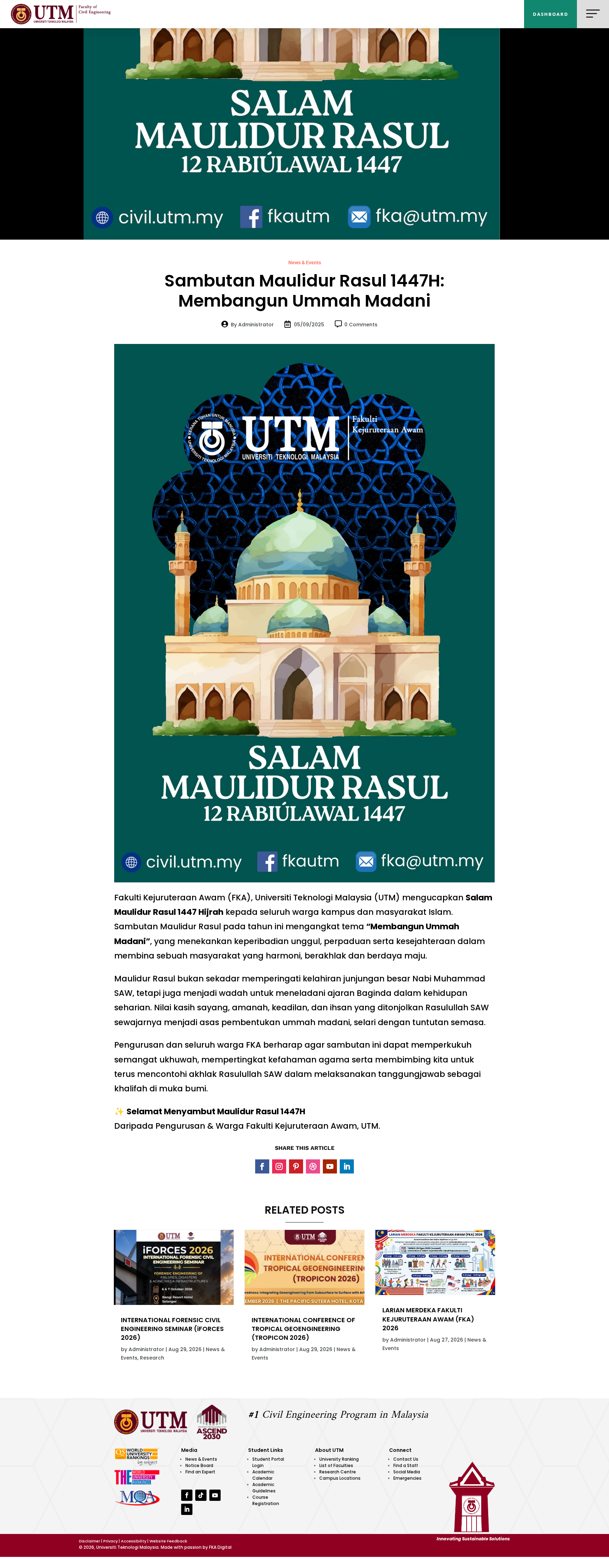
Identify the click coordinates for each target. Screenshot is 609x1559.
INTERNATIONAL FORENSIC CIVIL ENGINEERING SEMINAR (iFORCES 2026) (172, 1328)
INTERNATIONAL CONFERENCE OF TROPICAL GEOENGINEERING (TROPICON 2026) (303, 1328)
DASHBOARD (550, 14)
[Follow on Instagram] (279, 1166)
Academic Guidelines (264, 1487)
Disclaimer (89, 1541)
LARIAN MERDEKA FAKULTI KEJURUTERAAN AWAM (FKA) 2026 (428, 1319)
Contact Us (405, 1459)
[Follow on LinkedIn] (347, 1166)
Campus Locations (340, 1478)
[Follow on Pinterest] (296, 1166)
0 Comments (360, 324)
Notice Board (199, 1465)
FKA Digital (220, 1547)
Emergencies (407, 1478)
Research (152, 1357)
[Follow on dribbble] (313, 1166)
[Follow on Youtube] (330, 1166)
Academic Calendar (263, 1475)
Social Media (406, 1472)
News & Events (304, 262)
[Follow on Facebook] (262, 1166)
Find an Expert (200, 1472)
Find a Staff (405, 1465)
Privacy (110, 1541)
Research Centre (337, 1472)
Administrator (146, 1349)
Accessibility (133, 1541)
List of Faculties (336, 1465)
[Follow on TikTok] (201, 1495)
